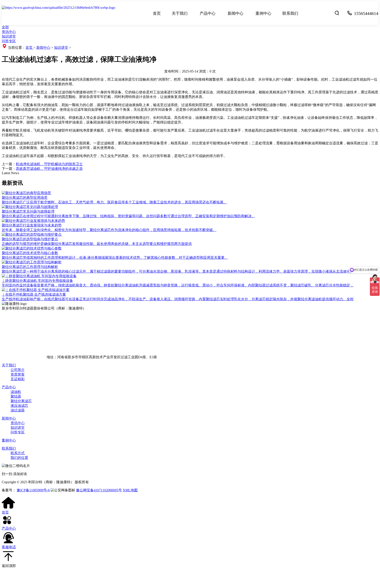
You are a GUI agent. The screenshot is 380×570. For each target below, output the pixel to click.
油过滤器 (18, 410)
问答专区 (9, 41)
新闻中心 (235, 13)
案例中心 (263, 13)
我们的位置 (19, 458)
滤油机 (16, 392)
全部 (5, 27)
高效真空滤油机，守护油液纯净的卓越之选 (49, 168)
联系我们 (290, 13)
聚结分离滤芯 (21, 401)
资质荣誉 (18, 374)
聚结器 (16, 396)
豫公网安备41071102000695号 (99, 490)
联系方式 (18, 453)
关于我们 (180, 13)
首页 (157, 13)
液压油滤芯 (19, 405)
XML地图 (130, 490)
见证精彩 (18, 379)
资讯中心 (9, 32)
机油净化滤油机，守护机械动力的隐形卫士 (49, 164)
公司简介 (18, 370)
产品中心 (208, 13)
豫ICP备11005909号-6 (33, 490)
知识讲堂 (9, 36)
